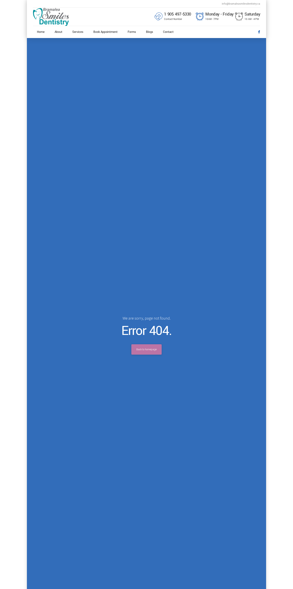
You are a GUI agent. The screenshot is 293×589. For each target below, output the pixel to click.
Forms (132, 32)
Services (77, 32)
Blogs (149, 32)
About (58, 32)
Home (41, 32)
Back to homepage (146, 349)
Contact (168, 32)
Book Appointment (105, 32)
